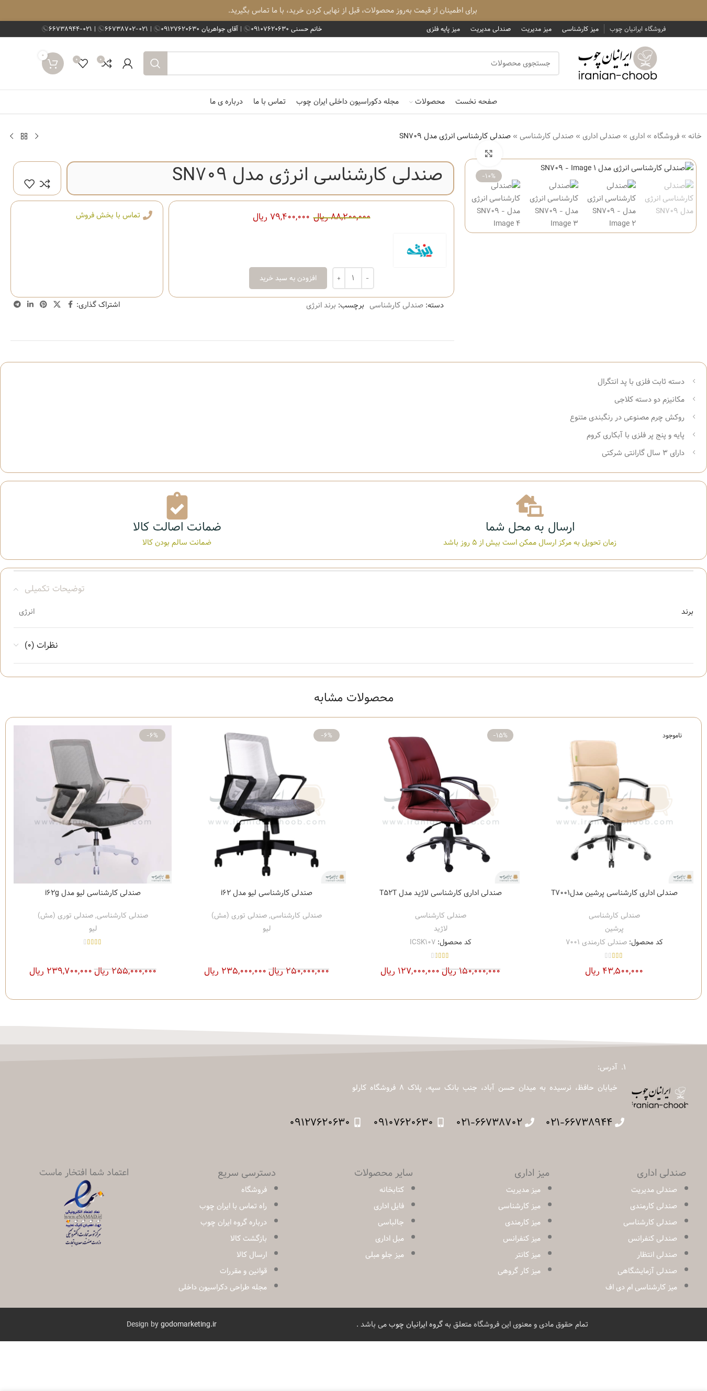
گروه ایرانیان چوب (416, 1324)
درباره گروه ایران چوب (233, 1222)
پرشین (614, 928)
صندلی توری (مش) (239, 915)
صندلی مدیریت (654, 1190)
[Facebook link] (70, 304)
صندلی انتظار (657, 1255)
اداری (637, 136)
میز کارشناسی (519, 1206)
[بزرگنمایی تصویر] (489, 153)
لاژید (440, 928)
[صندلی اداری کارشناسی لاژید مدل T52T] (441, 804)
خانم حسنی (286, 29)
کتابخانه (391, 1190)
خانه (695, 136)
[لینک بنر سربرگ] (353, 10)
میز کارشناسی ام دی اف (641, 1287)
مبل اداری (389, 1238)
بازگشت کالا (248, 1238)
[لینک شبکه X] (57, 304)
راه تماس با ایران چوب (233, 1206)
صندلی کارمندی (653, 1206)
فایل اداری (389, 1206)
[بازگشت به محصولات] (24, 136)
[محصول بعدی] (11, 136)
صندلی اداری (601, 136)
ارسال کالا (252, 1255)
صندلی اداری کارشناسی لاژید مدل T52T (440, 893)
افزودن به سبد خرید (288, 278)
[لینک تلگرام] (17, 304)
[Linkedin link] (30, 304)
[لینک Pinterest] (43, 304)
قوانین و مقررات (243, 1271)
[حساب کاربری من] (127, 63)
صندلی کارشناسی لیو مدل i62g (93, 893)
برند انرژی (321, 305)
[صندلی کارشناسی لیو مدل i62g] (93, 804)
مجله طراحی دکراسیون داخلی (222, 1287)
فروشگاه (666, 136)
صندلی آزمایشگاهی (647, 1271)
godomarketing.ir (189, 1324)
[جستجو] (155, 63)
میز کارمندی (523, 1222)
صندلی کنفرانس (652, 1238)
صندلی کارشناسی (547, 136)
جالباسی (391, 1222)
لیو (267, 928)
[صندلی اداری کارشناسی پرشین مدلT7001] (614, 804)
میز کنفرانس (522, 1238)
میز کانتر (528, 1255)
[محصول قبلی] (36, 136)
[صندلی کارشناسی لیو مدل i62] (266, 804)
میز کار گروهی (519, 1271)
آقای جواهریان (200, 29)
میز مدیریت (523, 1190)
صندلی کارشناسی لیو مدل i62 (266, 893)
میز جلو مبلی (384, 1255)
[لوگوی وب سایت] (618, 63)
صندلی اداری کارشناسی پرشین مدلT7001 (614, 893)
